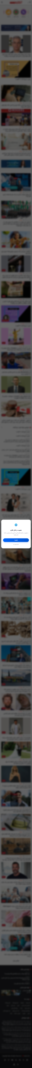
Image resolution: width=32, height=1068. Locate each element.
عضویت (16, 540)
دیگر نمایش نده (16, 544)
